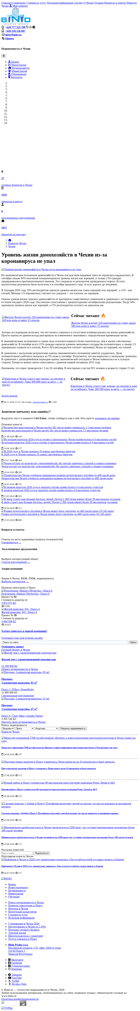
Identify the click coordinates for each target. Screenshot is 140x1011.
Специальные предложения (17, 695)
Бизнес (15, 61)
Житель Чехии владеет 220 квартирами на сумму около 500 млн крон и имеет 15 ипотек (103, 324)
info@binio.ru (13, 34)
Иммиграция (19, 71)
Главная (6, 2)
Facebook (16, 962)
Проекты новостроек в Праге (25, 905)
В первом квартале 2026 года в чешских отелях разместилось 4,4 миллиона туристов (50, 490)
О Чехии (88, 2)
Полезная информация (60, 2)
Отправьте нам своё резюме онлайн (22, 637)
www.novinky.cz (40, 402)
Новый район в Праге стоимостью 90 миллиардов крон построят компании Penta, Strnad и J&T (49, 789)
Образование (18, 74)
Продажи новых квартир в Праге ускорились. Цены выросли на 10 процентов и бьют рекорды (48, 768)
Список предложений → (15, 562)
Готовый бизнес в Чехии (15, 649)
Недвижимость (20, 68)
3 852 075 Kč (8, 603)
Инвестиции (18, 64)
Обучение (14, 896)
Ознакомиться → (11, 542)
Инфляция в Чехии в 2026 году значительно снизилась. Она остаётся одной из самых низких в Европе (52, 866)
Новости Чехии (17, 243)
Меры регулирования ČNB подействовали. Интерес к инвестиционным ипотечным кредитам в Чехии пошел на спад (59, 747)
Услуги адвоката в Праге (22, 938)
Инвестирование (18, 887)
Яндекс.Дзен (19, 984)
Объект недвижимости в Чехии (19, 669)
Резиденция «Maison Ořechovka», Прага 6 (25, 593)
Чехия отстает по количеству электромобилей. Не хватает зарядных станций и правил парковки (57, 466)
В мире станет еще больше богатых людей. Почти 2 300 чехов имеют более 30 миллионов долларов (59, 502)
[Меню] (3, 56)
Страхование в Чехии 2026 (23, 923)
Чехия (11, 246)
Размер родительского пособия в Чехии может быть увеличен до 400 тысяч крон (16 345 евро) (56, 514)
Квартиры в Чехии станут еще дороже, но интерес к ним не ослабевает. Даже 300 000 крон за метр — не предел (104, 388)
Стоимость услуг (36, 2)
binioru (9, 38)
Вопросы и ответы (115, 2)
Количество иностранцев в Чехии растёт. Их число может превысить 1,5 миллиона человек (54, 430)
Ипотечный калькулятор (22, 911)
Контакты (16, 77)
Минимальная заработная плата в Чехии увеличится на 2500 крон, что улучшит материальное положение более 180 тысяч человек (67, 837)
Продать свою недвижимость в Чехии (23, 722)
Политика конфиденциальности (20, 999)
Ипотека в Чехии (18, 908)
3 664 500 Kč (8, 621)
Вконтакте (17, 959)
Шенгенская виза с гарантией (25, 935)
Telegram (17, 974)
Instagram (16, 969)
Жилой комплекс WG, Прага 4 (19, 612)
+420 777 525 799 (15, 27)
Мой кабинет (20, 5)
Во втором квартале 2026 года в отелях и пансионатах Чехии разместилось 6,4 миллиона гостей (57, 442)
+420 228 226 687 (15, 31)
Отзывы (99, 2)
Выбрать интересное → (15, 581)
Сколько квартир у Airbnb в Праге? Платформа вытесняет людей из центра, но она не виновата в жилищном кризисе (60, 813)
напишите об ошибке (107, 418)
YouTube (17, 977)
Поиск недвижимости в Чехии (26, 902)
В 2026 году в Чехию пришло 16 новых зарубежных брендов (37, 454)
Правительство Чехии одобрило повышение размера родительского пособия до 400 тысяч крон (57, 478)
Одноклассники (20, 965)
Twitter (15, 980)
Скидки (78, 2)
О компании (18, 2)
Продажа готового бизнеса (23, 929)
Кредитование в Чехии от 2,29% (27, 926)
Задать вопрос (9, 395)
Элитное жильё (17, 932)
